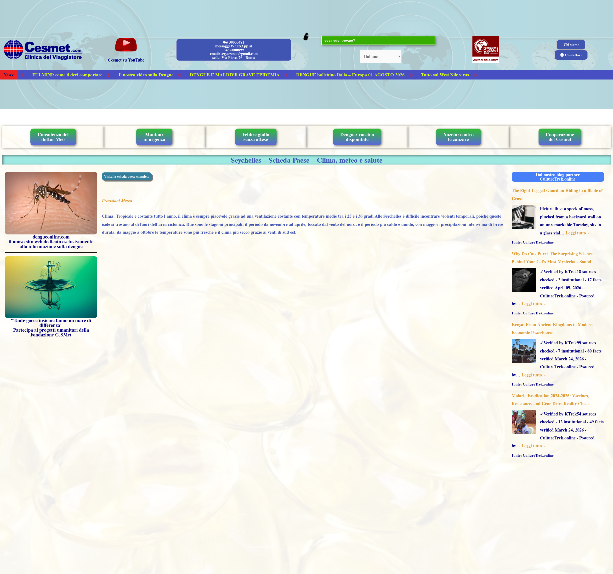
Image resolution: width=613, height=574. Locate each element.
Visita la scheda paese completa (126, 176)
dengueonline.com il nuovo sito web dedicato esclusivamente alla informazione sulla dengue (51, 241)
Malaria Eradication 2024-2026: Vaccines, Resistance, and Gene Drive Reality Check (551, 399)
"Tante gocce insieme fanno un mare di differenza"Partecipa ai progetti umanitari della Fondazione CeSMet (51, 327)
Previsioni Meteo (117, 201)
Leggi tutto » (578, 233)
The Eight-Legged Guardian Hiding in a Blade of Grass (557, 194)
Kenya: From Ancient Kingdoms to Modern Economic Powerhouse (552, 328)
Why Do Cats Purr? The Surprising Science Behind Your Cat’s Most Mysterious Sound (552, 257)
